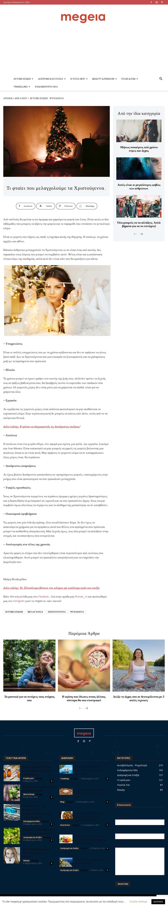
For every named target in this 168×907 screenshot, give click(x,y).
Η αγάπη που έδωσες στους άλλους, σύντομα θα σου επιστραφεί (84, 698)
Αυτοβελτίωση (22, 78)
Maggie (39, 778)
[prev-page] (135, 234)
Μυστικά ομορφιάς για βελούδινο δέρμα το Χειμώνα (35, 852)
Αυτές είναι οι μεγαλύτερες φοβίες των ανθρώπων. (138, 186)
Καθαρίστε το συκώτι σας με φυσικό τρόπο (37, 788)
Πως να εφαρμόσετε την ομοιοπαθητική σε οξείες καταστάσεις (37, 770)
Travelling (20, 86)
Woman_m (81, 596)
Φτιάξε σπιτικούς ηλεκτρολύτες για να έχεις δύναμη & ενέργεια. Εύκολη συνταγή (91, 840)
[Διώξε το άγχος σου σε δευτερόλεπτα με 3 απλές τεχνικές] (139, 666)
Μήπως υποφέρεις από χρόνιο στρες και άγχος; (139, 149)
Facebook (43, 596)
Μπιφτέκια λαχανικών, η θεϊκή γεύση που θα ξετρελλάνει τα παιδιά (90, 793)
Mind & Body (21, 98)
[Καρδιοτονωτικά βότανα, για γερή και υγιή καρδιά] (12, 836)
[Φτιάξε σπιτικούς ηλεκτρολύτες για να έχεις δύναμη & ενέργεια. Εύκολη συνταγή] (66, 839)
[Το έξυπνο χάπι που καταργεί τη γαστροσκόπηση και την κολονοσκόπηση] (12, 812)
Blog (62, 802)
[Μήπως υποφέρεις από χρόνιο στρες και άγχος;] (138, 131)
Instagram (18, 601)
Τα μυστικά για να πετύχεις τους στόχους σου (29, 698)
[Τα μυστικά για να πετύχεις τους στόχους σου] (29, 666)
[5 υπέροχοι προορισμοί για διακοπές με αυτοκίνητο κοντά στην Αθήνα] (66, 769)
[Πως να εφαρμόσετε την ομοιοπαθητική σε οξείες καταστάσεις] (12, 773)
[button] (161, 79)
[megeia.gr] (84, 15)
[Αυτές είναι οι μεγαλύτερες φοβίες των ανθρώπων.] (138, 168)
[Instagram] (156, 2)
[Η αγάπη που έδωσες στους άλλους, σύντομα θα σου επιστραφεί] (84, 666)
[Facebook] (151, 2)
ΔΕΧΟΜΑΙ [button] (158, 901)
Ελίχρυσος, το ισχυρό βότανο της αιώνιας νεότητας (91, 861)
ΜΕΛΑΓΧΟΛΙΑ (35, 612)
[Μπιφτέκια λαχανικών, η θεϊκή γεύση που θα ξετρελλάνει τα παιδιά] (66, 791)
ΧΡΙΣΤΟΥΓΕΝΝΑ (57, 612)
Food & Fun (128, 78)
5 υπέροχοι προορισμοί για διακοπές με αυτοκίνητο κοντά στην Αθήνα (90, 770)
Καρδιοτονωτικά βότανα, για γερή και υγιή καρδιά (37, 831)
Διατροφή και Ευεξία (50, 78)
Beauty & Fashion (103, 78)
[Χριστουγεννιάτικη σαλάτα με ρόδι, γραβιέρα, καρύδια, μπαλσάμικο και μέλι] (66, 815)
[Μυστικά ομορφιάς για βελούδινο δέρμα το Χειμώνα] (12, 855)
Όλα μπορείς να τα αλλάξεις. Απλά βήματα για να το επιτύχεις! (138, 224)
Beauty (26, 860)
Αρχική (7, 98)
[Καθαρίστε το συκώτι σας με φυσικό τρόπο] (12, 793)
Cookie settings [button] (138, 901)
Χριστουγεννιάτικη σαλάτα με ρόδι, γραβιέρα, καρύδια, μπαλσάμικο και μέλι (90, 816)
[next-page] (141, 234)
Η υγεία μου (77, 78)
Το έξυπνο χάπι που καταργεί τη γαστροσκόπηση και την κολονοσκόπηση (36, 811)
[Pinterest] (161, 2)
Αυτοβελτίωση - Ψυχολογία (47, 98)
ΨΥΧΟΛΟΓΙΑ (77, 612)
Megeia (84, 848)
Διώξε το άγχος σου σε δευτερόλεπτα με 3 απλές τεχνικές (138, 698)
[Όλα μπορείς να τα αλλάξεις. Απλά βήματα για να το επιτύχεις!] (138, 206)
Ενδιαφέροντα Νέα (46, 86)
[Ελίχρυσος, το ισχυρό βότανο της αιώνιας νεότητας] (66, 862)
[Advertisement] (84, 50)
